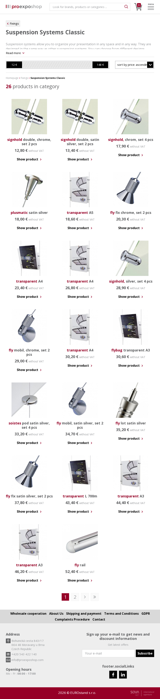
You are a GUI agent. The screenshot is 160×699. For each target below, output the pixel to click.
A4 (29, 281)
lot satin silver (131, 423)
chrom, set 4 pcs (130, 139)
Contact (98, 619)
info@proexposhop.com (28, 660)
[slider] (14, 64)
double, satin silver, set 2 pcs (80, 141)
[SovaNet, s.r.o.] (142, 693)
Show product (28, 159)
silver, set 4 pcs (130, 281)
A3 (130, 496)
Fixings (14, 23)
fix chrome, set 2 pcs (130, 212)
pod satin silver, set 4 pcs (29, 425)
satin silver (29, 212)
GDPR (145, 613)
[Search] (126, 7)
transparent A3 (130, 350)
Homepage (12, 78)
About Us (56, 613)
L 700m (80, 496)
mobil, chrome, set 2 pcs (29, 352)
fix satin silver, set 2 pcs (29, 496)
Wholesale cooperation (28, 613)
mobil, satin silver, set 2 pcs (80, 425)
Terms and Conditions (121, 613)
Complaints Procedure (72, 619)
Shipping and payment (83, 613)
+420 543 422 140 (24, 654)
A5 (80, 212)
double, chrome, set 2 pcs (29, 141)
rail (80, 565)
